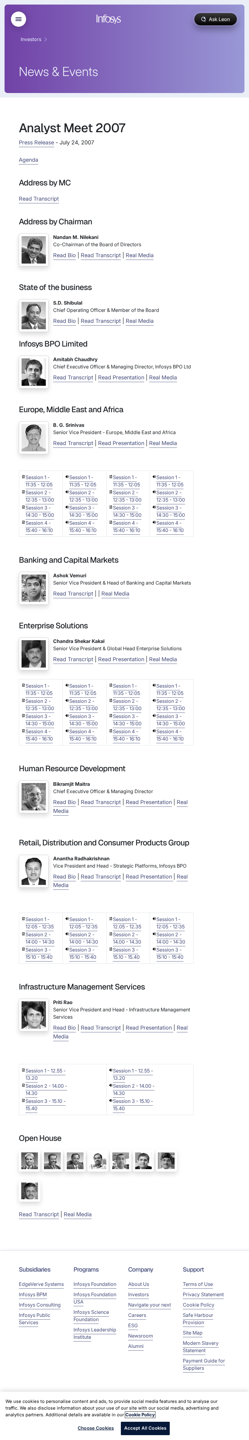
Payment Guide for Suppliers (204, 1364)
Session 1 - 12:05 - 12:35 (40, 923)
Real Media (140, 255)
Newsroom (140, 1336)
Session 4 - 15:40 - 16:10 (39, 526)
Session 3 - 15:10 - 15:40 (39, 953)
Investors (31, 39)
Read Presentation (121, 377)
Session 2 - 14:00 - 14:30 (40, 938)
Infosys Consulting (40, 1305)
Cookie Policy (198, 1305)
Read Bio (64, 255)
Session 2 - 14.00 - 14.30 (127, 938)
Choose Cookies (96, 1428)
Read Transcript (39, 198)
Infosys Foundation (94, 1284)
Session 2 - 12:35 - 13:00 (40, 496)
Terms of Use (198, 1284)
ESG (133, 1325)
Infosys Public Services (34, 1318)
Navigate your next (149, 1305)
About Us (138, 1284)
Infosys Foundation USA (94, 1298)
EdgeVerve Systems (41, 1284)
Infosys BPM (33, 1294)
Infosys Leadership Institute (94, 1333)
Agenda (28, 160)
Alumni (136, 1346)
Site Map (193, 1333)
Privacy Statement (203, 1294)
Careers (137, 1315)
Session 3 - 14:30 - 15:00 (40, 511)
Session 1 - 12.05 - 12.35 (127, 923)
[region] (124, 1416)
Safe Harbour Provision (198, 1318)
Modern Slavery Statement (201, 1346)
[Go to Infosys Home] (110, 19)
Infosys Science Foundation (91, 1315)
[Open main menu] (18, 19)
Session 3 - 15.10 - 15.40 (126, 953)
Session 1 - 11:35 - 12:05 (39, 481)
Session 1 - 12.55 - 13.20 (46, 1074)
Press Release (36, 142)
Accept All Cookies (145, 1428)
